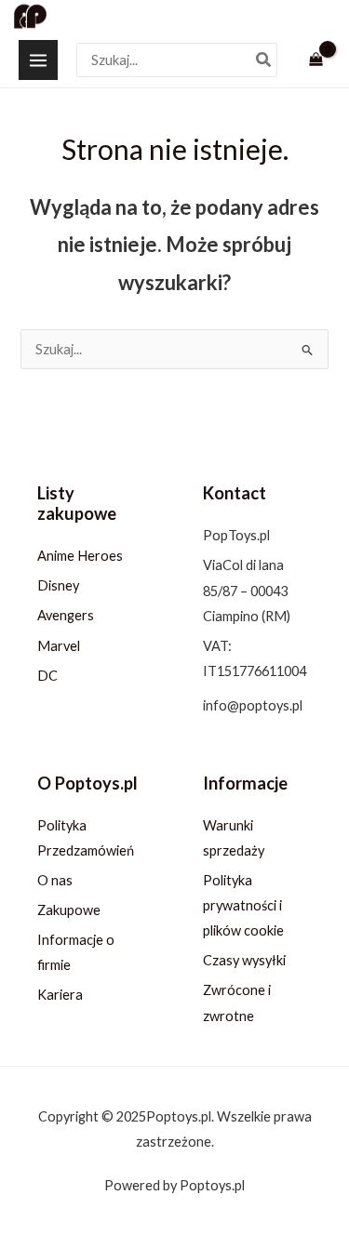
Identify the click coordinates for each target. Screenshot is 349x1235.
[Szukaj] (264, 60)
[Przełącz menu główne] (38, 59)
